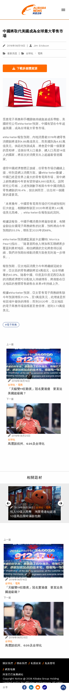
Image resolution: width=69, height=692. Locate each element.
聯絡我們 (22, 663)
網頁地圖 (10, 669)
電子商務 (12, 324)
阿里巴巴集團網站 (13, 674)
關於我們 (8, 663)
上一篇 (10, 344)
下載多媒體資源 (27, 68)
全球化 (29, 53)
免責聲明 (50, 663)
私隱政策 (36, 663)
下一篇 (10, 399)
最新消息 (12, 53)
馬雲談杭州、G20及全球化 (26, 443)
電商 (40, 53)
